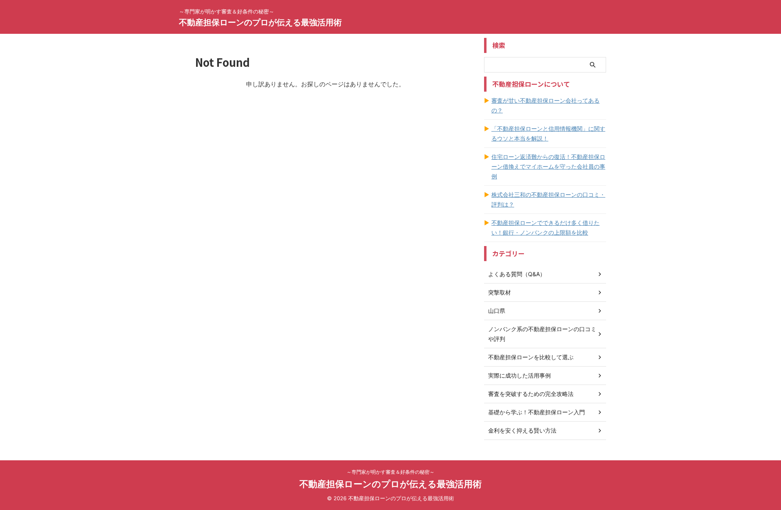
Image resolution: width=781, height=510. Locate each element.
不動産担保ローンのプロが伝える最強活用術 (260, 22)
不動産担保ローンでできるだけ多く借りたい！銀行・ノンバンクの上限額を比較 (545, 227)
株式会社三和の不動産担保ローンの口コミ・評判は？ (548, 199)
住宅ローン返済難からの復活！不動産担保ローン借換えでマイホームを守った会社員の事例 (548, 166)
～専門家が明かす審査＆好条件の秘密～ (390, 472)
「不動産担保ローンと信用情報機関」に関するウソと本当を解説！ (548, 133)
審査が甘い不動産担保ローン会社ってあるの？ (545, 105)
